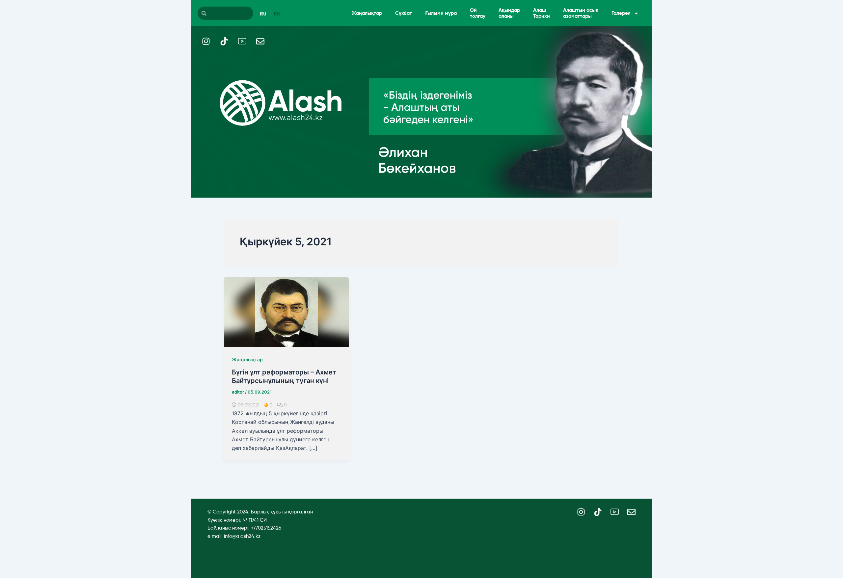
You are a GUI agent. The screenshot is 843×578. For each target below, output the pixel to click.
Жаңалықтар (367, 13)
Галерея (621, 13)
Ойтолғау (477, 13)
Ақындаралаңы (509, 13)
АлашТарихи (541, 13)
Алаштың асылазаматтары (580, 13)
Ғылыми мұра (441, 13)
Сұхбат (403, 13)
